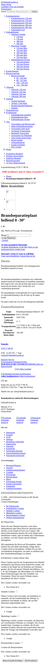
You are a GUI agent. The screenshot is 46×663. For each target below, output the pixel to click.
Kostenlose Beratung (14, 154)
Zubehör (9, 99)
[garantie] (23, 369)
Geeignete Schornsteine (20, 131)
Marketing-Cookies (14, 513)
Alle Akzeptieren (31, 661)
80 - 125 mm (21, 80)
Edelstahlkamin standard (21, 115)
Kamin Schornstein (14, 484)
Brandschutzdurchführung (21, 106)
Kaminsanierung (12, 16)
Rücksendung (11, 477)
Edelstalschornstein (14, 488)
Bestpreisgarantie (13, 161)
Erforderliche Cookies (15, 508)
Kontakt (9, 435)
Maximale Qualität (18, 46)
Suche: (4, 11)
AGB (8, 437)
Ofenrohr (10, 87)
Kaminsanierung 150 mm (21, 21)
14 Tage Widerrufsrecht (15, 163)
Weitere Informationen (15, 518)
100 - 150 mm (22, 83)
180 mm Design (22, 67)
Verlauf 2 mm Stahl (19, 103)
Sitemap (9, 439)
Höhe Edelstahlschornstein (22, 126)
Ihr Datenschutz (12, 506)
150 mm (19, 39)
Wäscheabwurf (12, 110)
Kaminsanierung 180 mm (21, 25)
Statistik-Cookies (13, 511)
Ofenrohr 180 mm (18, 94)
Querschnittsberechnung (16, 453)
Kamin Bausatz (12, 71)
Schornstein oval (18, 30)
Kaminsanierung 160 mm (21, 23)
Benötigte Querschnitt (20, 133)
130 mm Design (22, 62)
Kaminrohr (10, 449)
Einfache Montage (13, 158)
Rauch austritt (16, 140)
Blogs (8, 479)
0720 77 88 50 (7, 348)
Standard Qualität (18, 34)
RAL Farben (16, 147)
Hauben (14, 108)
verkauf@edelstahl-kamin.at (12, 355)
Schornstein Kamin (14, 481)
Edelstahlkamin (12, 32)
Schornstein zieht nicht (20, 129)
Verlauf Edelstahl (18, 101)
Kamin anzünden (18, 145)
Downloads (10, 475)
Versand (9, 468)
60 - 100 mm (21, 78)
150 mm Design (22, 64)
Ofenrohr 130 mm (18, 90)
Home (8, 149)
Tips (8, 122)
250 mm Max (21, 57)
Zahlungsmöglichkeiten (15, 470)
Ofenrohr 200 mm (18, 96)
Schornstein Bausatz (14, 451)
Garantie (9, 472)
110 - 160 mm (22, 85)
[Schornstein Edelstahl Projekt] (14, 362)
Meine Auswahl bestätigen (12, 661)
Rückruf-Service (7, 360)
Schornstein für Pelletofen (21, 135)
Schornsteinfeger (18, 142)
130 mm (19, 37)
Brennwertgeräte (13, 73)
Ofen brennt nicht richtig (21, 138)
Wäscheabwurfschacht (15, 455)
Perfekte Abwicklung (14, 156)
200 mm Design (22, 69)
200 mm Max (21, 55)
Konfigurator (11, 113)
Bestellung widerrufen (15, 442)
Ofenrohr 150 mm (18, 92)
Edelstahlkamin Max (19, 117)
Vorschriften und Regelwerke (23, 124)
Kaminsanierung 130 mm (21, 18)
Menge (4, 235)
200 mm (19, 44)
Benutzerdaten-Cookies (15, 515)
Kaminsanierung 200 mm (21, 27)
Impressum (10, 432)
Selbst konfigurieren (27, 376)
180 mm (19, 41)
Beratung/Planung (13, 465)
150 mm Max (21, 50)
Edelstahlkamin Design (20, 60)
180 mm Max (21, 53)
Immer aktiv (24, 558)
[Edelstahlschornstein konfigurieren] (16, 374)
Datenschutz (11, 444)
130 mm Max (21, 48)
